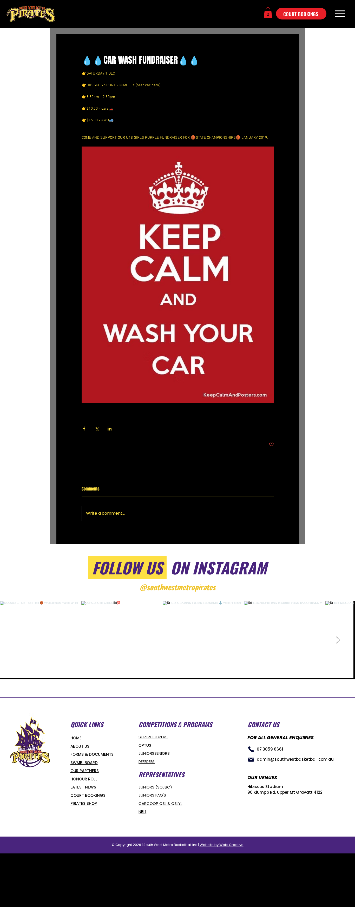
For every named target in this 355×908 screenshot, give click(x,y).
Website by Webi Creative (222, 844)
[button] (268, 12)
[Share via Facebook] (84, 428)
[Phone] (251, 749)
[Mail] (251, 759)
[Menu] (339, 13)
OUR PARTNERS (84, 770)
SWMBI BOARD (84, 762)
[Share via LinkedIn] (109, 428)
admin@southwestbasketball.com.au (295, 759)
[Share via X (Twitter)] (96, 428)
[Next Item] (338, 640)
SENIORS (162, 753)
